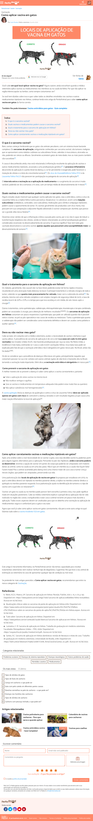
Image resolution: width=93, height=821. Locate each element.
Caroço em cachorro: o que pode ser (18, 682)
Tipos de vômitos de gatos (15, 675)
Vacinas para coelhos (78, 728)
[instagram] (15, 809)
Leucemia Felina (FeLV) (11, 176)
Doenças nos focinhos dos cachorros (19, 694)
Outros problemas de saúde (78, 657)
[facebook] (6, 809)
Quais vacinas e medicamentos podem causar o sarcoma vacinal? (34, 124)
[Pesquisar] (89, 3)
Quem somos (33, 818)
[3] (78, 176)
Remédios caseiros (39, 661)
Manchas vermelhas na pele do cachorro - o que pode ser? (27, 690)
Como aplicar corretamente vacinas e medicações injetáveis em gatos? (36, 134)
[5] (85, 184)
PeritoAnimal (5, 8)
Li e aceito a (16, 779)
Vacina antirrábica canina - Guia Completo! (34, 729)
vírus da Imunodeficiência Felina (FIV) (65, 173)
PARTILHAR (82, 4)
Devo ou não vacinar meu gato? (21, 131)
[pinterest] (24, 809)
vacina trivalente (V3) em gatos (32, 511)
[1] (15, 158)
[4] (29, 211)
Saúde (12, 8)
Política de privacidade (70, 818)
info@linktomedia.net (53, 791)
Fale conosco (43, 818)
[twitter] (10, 809)
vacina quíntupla (10, 393)
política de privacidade (20, 779)
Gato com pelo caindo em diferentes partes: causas (24, 686)
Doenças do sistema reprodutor (33, 657)
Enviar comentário (81, 780)
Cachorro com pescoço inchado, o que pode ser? (23, 701)
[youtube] (19, 809)
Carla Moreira (14, 22)
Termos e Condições (55, 818)
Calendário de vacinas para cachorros (78, 716)
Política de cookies (84, 818)
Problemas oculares (10, 657)
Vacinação (19, 8)
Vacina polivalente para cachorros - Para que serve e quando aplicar (33, 717)
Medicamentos (54, 661)
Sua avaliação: (33, 774)
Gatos (81, 78)
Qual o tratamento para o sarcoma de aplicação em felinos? (32, 127)
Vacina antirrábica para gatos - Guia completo (47, 108)
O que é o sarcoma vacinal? (19, 121)
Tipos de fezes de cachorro (15, 678)
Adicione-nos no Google (38, 77)
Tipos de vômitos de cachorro (16, 697)
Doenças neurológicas (56, 657)
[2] (46, 172)
